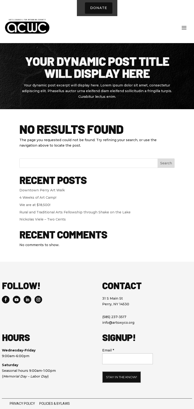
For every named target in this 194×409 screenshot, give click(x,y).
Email (108, 350)
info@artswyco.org (118, 322)
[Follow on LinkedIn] (27, 299)
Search (166, 163)
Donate (98, 8)
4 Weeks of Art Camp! (37, 197)
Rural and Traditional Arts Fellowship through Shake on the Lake (75, 212)
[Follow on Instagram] (38, 299)
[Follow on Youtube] (16, 299)
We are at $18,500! (34, 205)
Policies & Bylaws (54, 403)
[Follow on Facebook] (5, 299)
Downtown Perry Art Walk (42, 190)
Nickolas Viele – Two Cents (42, 219)
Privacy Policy (22, 403)
